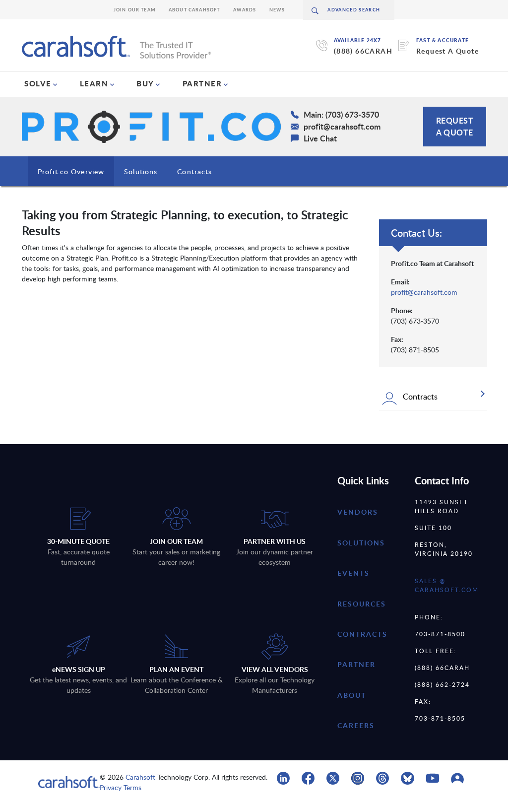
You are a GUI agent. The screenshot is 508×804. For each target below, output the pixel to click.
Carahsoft (140, 777)
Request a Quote (455, 126)
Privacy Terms (120, 787)
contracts (362, 634)
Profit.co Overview (71, 171)
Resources (361, 603)
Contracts (194, 171)
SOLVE (38, 83)
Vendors (357, 512)
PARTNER (202, 83)
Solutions (140, 171)
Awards (244, 9)
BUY (145, 83)
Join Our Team (135, 9)
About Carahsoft (194, 9)
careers (356, 725)
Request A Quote (447, 51)
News (277, 9)
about (351, 695)
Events (353, 573)
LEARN (94, 83)
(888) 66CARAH (363, 51)
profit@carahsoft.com (424, 292)
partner (356, 664)
